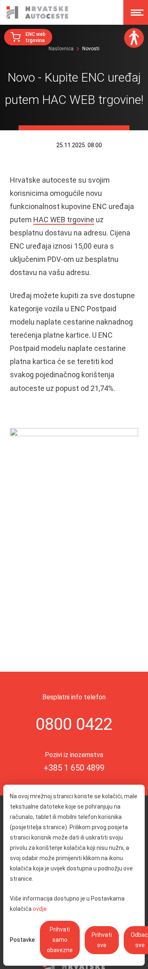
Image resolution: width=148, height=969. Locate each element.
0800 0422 (74, 724)
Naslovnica (61, 49)
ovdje (40, 908)
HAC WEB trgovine (63, 219)
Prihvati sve (102, 939)
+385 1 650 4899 (74, 768)
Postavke (22, 939)
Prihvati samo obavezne (60, 939)
